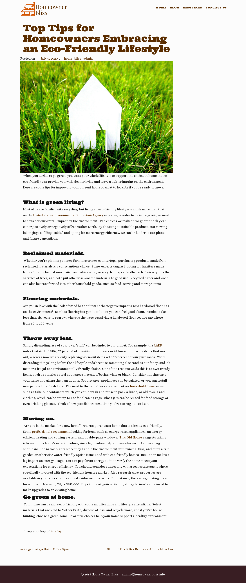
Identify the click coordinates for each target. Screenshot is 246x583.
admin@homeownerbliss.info (143, 574)
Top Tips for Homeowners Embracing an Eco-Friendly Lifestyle (96, 38)
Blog (174, 7)
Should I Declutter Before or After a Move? (140, 549)
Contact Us (216, 7)
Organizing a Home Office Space (45, 549)
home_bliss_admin (78, 58)
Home (161, 7)
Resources (192, 7)
